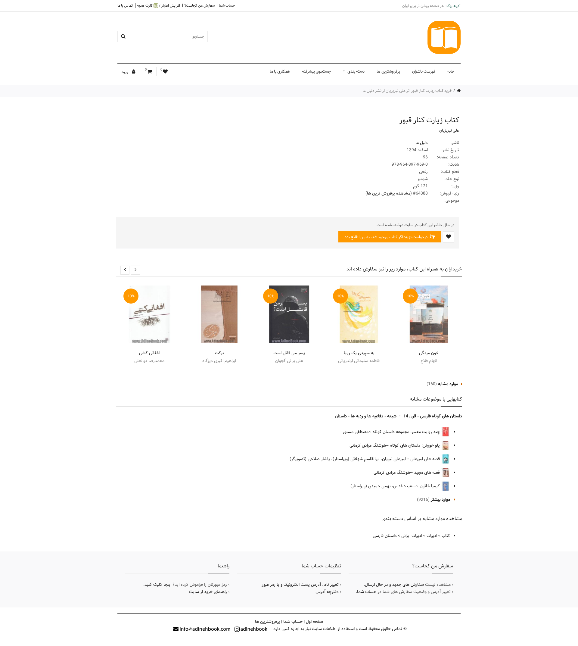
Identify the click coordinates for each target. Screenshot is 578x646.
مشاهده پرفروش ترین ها (388, 193)
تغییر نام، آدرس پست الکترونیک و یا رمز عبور (300, 584)
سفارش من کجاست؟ (199, 5)
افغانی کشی (149, 353)
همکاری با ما (280, 71)
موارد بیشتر (440, 499)
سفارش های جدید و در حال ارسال (394, 584)
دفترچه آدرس (327, 591)
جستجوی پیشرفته (316, 71)
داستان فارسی (385, 535)
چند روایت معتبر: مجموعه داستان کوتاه (407, 431)
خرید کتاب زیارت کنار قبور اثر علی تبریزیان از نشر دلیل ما (407, 90)
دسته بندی (356, 71)
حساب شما (227, 5)
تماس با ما (125, 5)
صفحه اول (314, 621)
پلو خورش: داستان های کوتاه (415, 445)
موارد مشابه (448, 384)
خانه (451, 71)
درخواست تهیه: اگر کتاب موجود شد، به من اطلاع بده (386, 237)
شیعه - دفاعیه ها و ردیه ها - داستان (365, 416)
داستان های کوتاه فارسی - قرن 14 (432, 416)
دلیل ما (421, 142)
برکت (219, 353)
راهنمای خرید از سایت (208, 591)
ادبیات (432, 535)
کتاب (446, 535)
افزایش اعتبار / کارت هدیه (158, 5)
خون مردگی (429, 353)
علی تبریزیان (449, 130)
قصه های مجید (427, 472)
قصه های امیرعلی (425, 459)
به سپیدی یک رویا (359, 353)
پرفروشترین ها (388, 71)
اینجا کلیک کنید (157, 584)
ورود (125, 72)
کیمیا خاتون (430, 486)
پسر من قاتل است (289, 353)
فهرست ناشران (423, 71)
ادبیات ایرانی (411, 535)
